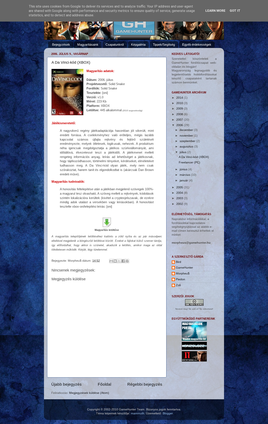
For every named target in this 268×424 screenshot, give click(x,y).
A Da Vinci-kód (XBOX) (71, 62)
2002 (180, 204)
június (184, 169)
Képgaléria (138, 44)
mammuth (137, 413)
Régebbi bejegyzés (144, 384)
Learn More (215, 11)
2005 (180, 187)
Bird (178, 262)
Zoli (178, 285)
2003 (180, 198)
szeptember (188, 141)
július (183, 152)
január (184, 180)
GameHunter (184, 267)
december (187, 130)
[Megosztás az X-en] (119, 261)
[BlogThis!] (115, 261)
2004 (180, 192)
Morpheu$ (182, 273)
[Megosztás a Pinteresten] (127, 261)
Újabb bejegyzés (66, 384)
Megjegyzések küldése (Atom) (89, 392)
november (187, 135)
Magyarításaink (87, 44)
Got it (235, 11)
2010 (180, 103)
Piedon (180, 279)
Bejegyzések (61, 44)
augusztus (187, 146)
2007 (180, 119)
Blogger (168, 413)
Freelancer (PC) (189, 162)
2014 (180, 97)
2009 (180, 108)
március (185, 174)
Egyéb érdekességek (196, 44)
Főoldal (104, 384)
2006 (180, 125)
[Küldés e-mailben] (111, 261)
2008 (180, 114)
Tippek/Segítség (164, 44)
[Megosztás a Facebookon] (123, 261)
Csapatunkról (115, 44)
